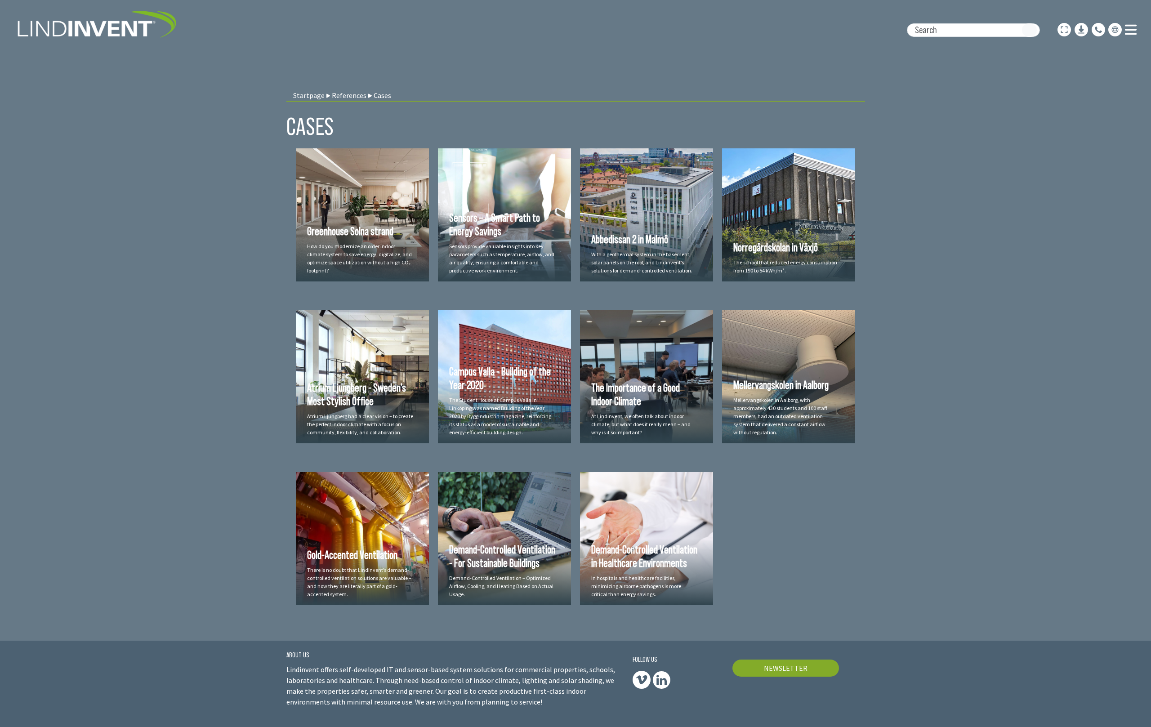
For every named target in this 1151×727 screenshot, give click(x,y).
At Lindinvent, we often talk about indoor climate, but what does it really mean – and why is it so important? (641, 424)
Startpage (309, 95)
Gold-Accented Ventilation (352, 555)
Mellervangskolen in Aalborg (781, 385)
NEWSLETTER (785, 668)
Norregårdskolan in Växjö (775, 247)
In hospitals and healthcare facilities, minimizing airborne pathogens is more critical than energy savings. (636, 586)
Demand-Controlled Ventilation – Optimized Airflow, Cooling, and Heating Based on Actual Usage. (501, 586)
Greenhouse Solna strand (350, 231)
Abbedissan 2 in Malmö (629, 239)
